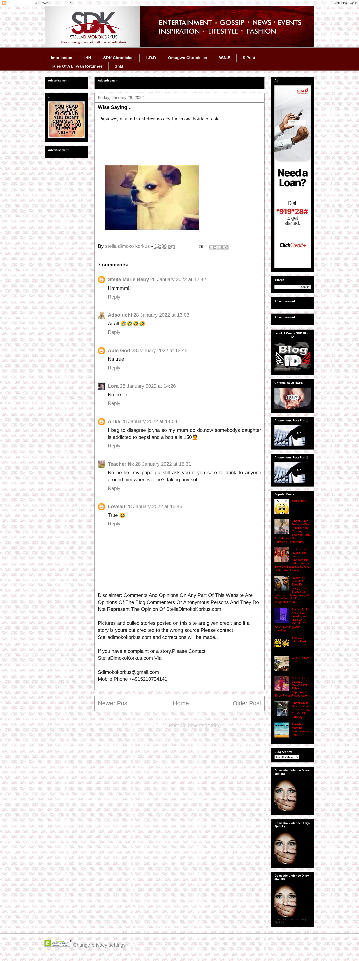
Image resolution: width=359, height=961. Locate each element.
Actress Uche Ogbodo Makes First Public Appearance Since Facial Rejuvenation (291, 686)
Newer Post (113, 703)
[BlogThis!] (215, 247)
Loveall (116, 506)
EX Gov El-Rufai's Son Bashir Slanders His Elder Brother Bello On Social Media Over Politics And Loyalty (292, 559)
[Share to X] (219, 247)
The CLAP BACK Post (299, 639)
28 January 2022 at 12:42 (178, 279)
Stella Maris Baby (128, 279)
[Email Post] (200, 246)
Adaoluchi (120, 315)
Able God (119, 350)
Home (181, 703)
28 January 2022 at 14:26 (148, 386)
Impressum (61, 58)
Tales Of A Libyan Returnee (77, 66)
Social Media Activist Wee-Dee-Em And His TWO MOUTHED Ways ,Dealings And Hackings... (291, 620)
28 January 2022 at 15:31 (163, 464)
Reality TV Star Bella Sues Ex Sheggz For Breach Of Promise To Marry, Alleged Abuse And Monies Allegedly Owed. (291, 590)
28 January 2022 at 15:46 (154, 506)
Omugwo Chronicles (187, 58)
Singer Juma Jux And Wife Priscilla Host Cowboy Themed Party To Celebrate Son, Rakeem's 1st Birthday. (292, 531)
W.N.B (225, 58)
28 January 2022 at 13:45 (159, 350)
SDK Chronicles (118, 58)
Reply (114, 297)
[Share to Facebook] (223, 247)
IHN (87, 58)
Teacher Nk (121, 464)
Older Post (247, 703)
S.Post (249, 58)
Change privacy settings (99, 945)
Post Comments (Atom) (195, 725)
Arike (114, 421)
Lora (113, 386)
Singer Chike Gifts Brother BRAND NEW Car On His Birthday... (300, 709)
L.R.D (151, 58)
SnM (119, 66)
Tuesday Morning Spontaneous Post (300, 729)
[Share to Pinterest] (227, 247)
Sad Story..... (300, 500)
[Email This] (211, 247)
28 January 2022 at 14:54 (149, 421)
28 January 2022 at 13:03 (161, 315)
